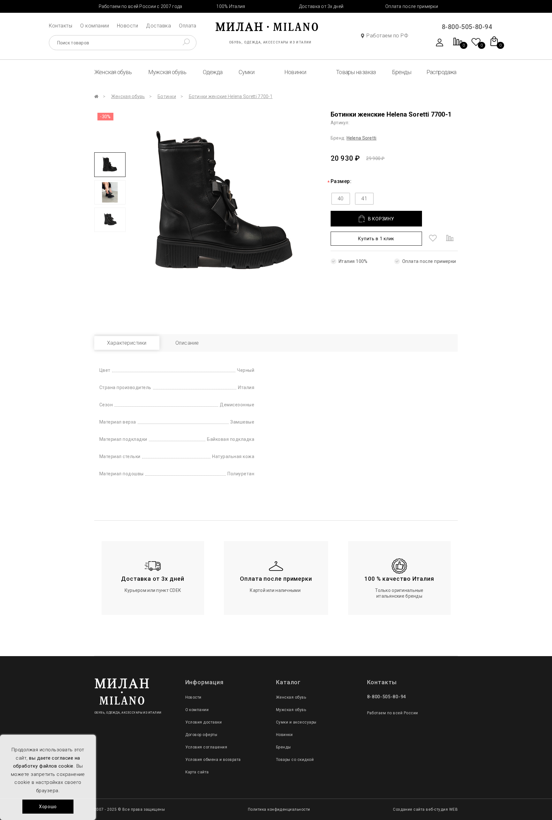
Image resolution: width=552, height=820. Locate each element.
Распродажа (441, 72)
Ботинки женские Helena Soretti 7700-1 (230, 96)
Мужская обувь (167, 72)
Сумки (246, 72)
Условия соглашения (206, 747)
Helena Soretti (362, 138)
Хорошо (48, 806)
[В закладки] (433, 238)
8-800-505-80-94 (467, 27)
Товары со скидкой (295, 759)
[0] (458, 44)
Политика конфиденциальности (279, 809)
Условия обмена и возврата (213, 759)
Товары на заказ (356, 72)
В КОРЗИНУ (381, 218)
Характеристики (127, 343)
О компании (94, 26)
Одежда (212, 72)
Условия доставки (203, 722)
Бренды (401, 72)
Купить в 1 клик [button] (376, 238)
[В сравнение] (450, 238)
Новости (127, 26)
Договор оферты (201, 734)
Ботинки (166, 96)
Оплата (187, 26)
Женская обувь (113, 72)
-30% (105, 116)
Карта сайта (197, 772)
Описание (187, 343)
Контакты (61, 26)
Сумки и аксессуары (296, 722)
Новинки (295, 72)
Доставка (158, 26)
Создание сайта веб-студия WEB (425, 809)
